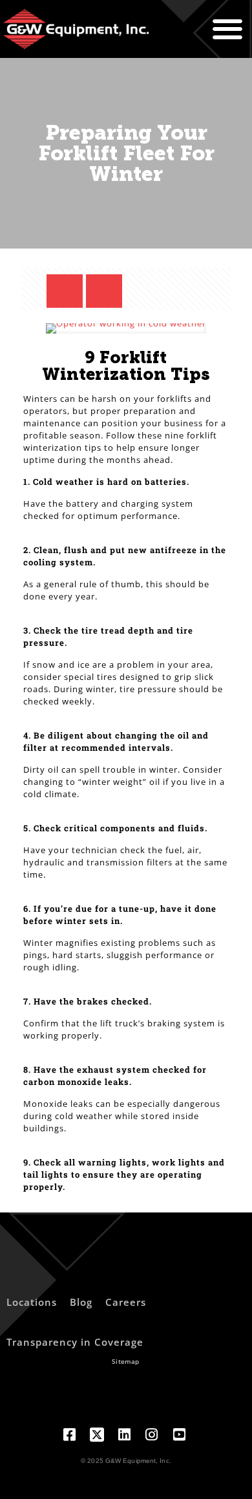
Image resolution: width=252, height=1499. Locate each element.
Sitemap (125, 1361)
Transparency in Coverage (74, 1341)
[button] (227, 29)
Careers (125, 1302)
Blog (81, 1302)
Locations (31, 1302)
